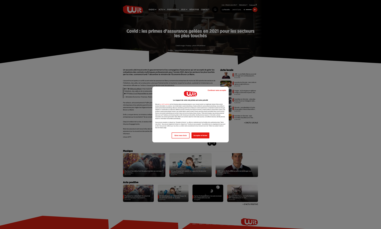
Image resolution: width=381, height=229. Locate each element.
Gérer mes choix (180, 135)
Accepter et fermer (200, 135)
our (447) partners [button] (164, 104)
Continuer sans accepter (217, 90)
